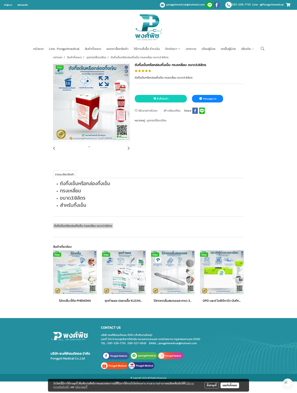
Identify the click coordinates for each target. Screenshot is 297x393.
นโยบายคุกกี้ (81, 387)
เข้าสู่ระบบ (8, 5)
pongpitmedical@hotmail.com (186, 4)
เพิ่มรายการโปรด (147, 110)
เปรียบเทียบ (174, 110)
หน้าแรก (38, 48)
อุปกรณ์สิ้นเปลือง (156, 120)
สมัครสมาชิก (22, 5)
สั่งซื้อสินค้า (162, 99)
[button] (262, 48)
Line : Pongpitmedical (64, 48)
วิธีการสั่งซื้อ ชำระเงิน (147, 48)
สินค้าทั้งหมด (93, 48)
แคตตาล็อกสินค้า (117, 48)
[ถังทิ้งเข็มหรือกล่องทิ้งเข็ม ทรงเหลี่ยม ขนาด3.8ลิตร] (91, 102)
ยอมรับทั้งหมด (230, 385)
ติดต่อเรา (171, 48)
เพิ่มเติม (246, 48)
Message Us (209, 99)
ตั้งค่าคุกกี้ (212, 385)
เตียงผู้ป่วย (208, 48)
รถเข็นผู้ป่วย (228, 48)
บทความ (191, 48)
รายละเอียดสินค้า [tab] (64, 174)
